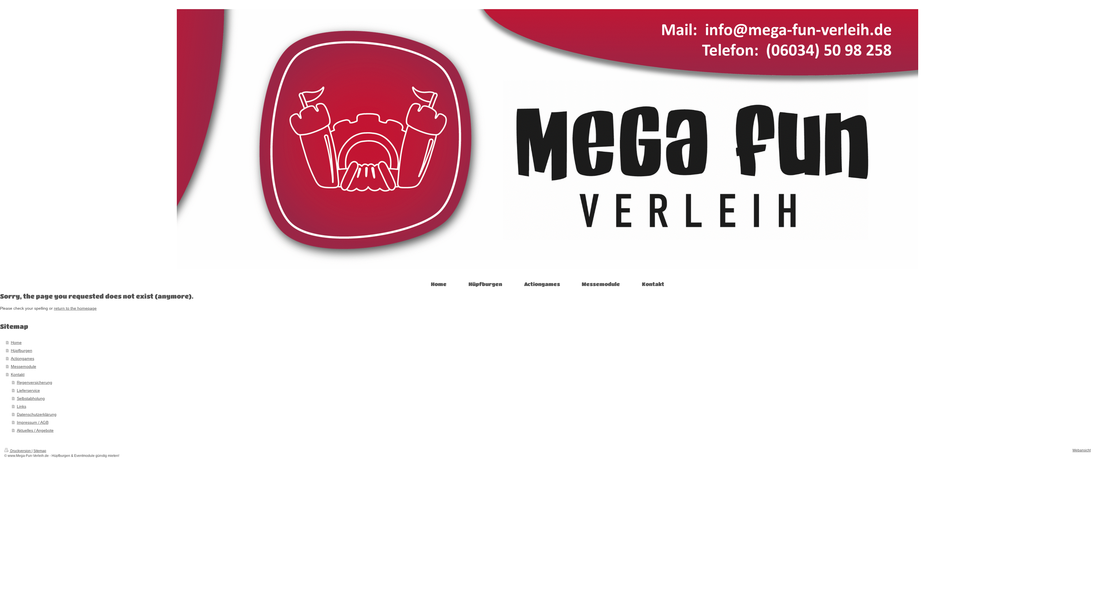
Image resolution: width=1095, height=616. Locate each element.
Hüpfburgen (21, 350)
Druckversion (20, 451)
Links (21, 406)
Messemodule (23, 366)
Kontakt (18, 374)
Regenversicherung (34, 382)
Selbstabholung (31, 398)
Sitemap (39, 451)
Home (16, 342)
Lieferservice (28, 390)
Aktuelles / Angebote (35, 430)
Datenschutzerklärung (36, 414)
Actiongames (22, 358)
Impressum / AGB (32, 422)
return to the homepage (75, 308)
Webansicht (1081, 450)
